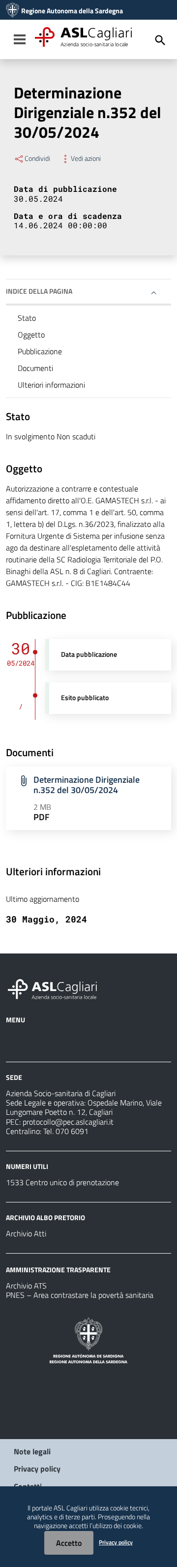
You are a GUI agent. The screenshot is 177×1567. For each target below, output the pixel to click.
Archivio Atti (26, 1233)
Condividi (37, 158)
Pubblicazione (40, 351)
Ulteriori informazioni (51, 385)
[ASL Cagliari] (12, 11)
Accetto (69, 1543)
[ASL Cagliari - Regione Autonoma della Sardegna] (57, 988)
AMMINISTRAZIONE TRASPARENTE (58, 1269)
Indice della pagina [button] (39, 291)
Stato (27, 318)
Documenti (35, 368)
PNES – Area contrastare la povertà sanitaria (79, 1295)
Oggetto (31, 334)
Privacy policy (37, 1469)
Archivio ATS (26, 1285)
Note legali (32, 1451)
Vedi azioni (86, 158)
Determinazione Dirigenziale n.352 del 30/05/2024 (86, 785)
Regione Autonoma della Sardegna (72, 10)
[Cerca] (160, 40)
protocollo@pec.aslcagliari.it (68, 1122)
